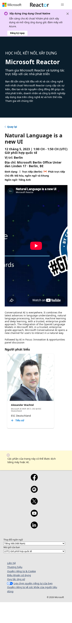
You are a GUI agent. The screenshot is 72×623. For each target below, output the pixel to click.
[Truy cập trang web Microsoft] (12, 4)
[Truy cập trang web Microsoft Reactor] (39, 4)
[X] (34, 503)
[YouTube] (34, 515)
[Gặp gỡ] (34, 491)
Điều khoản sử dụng (19, 575)
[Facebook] (34, 479)
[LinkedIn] (34, 527)
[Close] (67, 13)
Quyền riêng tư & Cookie (21, 571)
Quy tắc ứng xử (16, 579)
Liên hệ (11, 563)
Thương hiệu (14, 567)
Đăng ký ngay (17, 33)
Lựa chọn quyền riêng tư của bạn (33, 583)
